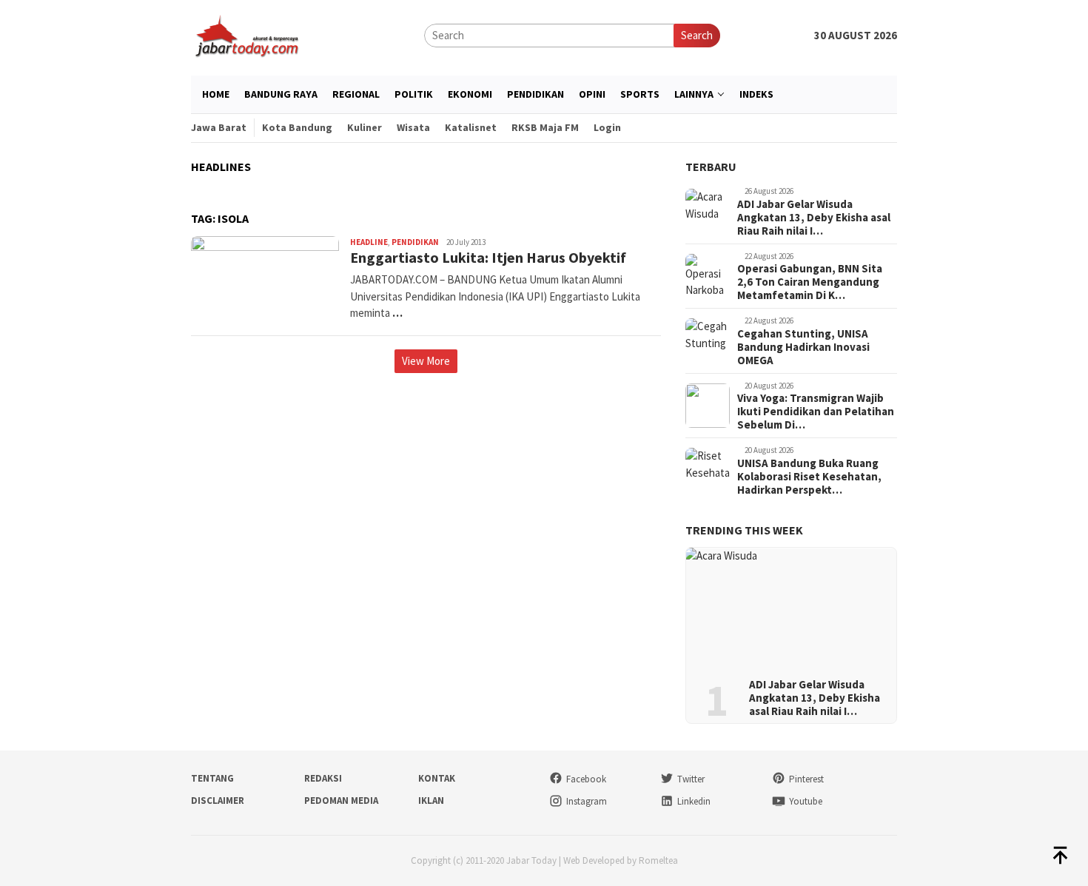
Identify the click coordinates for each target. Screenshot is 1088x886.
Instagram (586, 801)
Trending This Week (744, 530)
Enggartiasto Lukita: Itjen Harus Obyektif (488, 257)
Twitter (691, 779)
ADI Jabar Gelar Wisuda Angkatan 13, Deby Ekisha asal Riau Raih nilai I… (813, 218)
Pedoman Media (341, 800)
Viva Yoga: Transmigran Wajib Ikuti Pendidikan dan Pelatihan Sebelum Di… (815, 412)
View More (426, 361)
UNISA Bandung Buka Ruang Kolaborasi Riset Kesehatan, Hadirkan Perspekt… (809, 477)
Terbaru (710, 166)
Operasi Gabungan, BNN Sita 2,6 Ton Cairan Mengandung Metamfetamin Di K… (809, 282)
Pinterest (806, 779)
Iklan (431, 800)
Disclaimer (217, 800)
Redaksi (323, 778)
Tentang (212, 778)
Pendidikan (415, 242)
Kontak (436, 778)
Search (697, 35)
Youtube (805, 801)
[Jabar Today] (246, 34)
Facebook (586, 779)
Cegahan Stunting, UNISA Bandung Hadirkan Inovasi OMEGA (803, 347)
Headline (369, 242)
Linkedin (694, 801)
